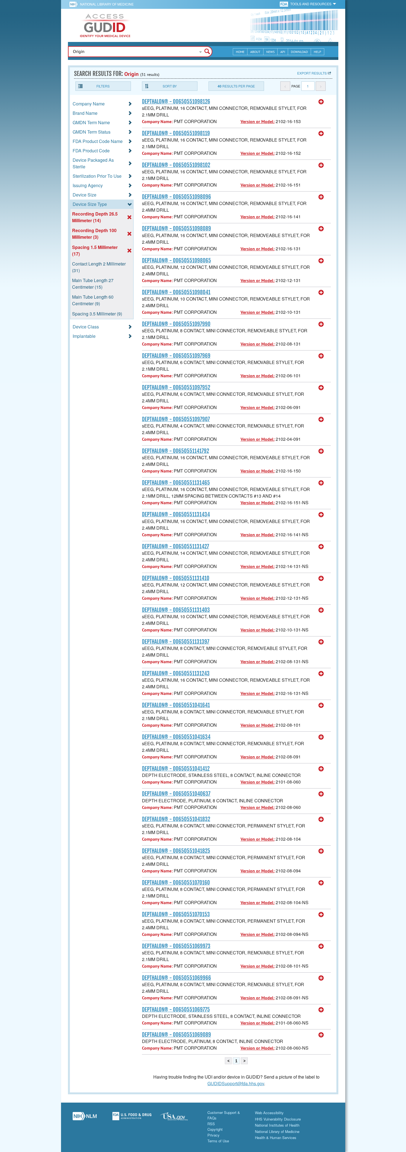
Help (317, 52)
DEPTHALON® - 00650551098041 (176, 292)
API (282, 52)
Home (240, 52)
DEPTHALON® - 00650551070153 (176, 914)
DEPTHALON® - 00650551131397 (175, 641)
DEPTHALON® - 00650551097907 (176, 419)
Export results (312, 73)
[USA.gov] (179, 1118)
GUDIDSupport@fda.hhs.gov (235, 1083)
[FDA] (284, 3)
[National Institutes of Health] (74, 4)
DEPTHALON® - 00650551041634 (176, 737)
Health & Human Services (275, 1137)
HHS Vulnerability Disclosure (278, 1119)
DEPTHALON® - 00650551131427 (175, 546)
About (255, 52)
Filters (103, 86)
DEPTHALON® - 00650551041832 (176, 819)
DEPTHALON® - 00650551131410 (175, 578)
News (270, 52)
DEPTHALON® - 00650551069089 (176, 1034)
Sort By (170, 86)
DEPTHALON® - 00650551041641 (176, 705)
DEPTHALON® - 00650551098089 (176, 228)
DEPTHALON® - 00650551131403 (176, 610)
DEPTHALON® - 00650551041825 (176, 851)
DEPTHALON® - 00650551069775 (176, 1009)
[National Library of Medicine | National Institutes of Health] (84, 1118)
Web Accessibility (269, 1112)
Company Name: (157, 121)
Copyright (215, 1129)
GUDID (105, 25)
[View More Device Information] (321, 102)
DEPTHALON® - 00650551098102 (176, 165)
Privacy (213, 1135)
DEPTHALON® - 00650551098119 (176, 133)
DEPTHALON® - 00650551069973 (176, 946)
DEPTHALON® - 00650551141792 (175, 451)
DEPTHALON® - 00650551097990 (176, 324)
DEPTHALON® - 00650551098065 (176, 260)
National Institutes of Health (277, 1125)
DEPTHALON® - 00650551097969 (176, 355)
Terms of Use (218, 1140)
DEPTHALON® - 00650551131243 (176, 673)
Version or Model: (258, 121)
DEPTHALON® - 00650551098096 (176, 196)
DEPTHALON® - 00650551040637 (176, 793)
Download (299, 52)
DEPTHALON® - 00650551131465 (176, 482)
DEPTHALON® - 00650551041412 (176, 768)
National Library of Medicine (107, 4)
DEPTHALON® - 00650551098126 (176, 101)
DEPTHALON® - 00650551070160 (176, 882)
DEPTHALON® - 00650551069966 (176, 978)
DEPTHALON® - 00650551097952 (176, 387)
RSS (211, 1123)
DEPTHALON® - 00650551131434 (176, 514)
